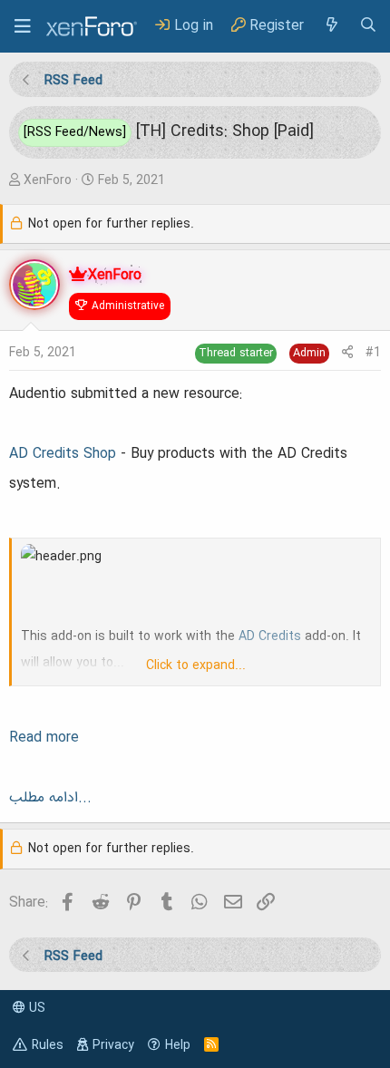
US (35, 1008)
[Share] (347, 353)
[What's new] (331, 26)
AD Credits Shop (62, 454)
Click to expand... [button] (196, 665)
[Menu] (23, 26)
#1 (373, 353)
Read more (44, 738)
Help (177, 1045)
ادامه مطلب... (50, 798)
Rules (47, 1045)
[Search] (368, 26)
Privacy (113, 1045)
